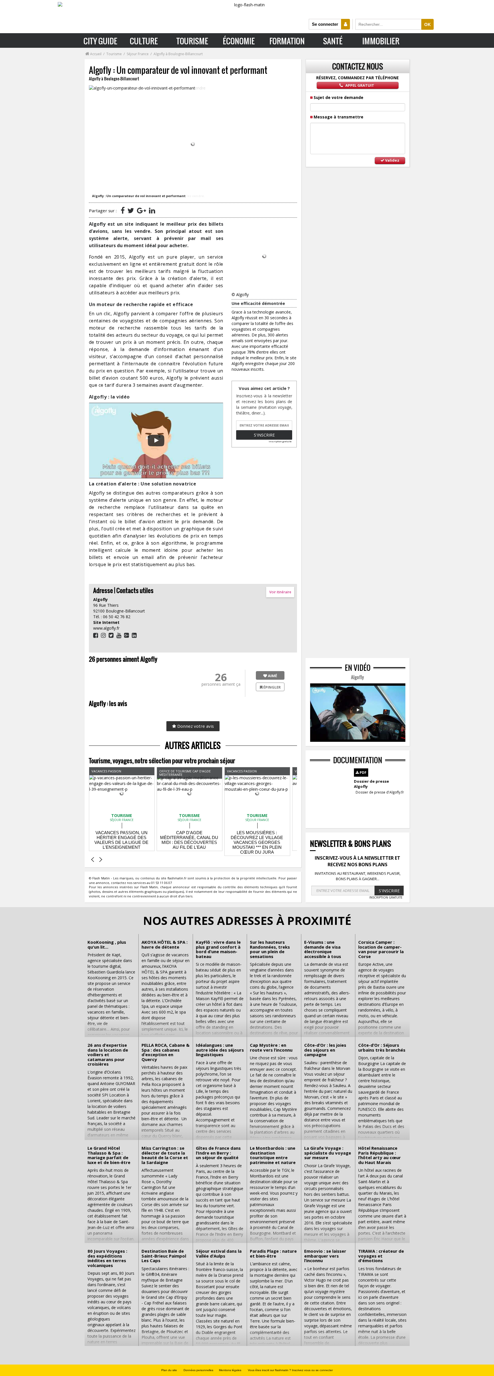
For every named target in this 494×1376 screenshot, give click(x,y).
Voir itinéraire (280, 592)
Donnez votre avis (195, 726)
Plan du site (169, 1370)
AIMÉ (272, 675)
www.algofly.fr (106, 628)
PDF (362, 772)
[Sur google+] (141, 210)
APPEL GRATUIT (359, 85)
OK (427, 24)
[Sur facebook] (123, 210)
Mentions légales (230, 1370)
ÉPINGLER (271, 687)
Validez (391, 160)
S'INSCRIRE (389, 890)
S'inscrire (264, 435)
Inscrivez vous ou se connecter (312, 1370)
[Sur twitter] (131, 210)
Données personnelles (198, 1370)
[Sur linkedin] (152, 210)
